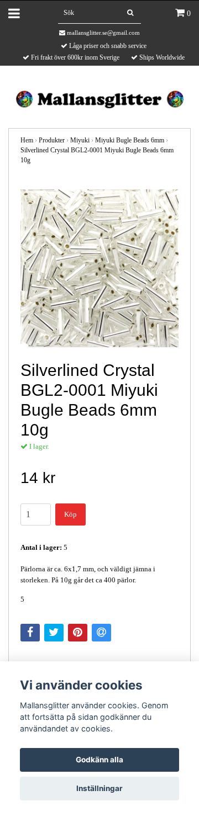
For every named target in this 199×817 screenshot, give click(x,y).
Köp (70, 514)
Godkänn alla (99, 759)
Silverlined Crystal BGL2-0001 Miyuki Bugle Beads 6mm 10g (97, 155)
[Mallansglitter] (99, 98)
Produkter (52, 140)
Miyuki (80, 140)
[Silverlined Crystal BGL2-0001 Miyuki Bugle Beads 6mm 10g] (99, 268)
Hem (26, 140)
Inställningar (99, 788)
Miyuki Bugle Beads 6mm (129, 140)
